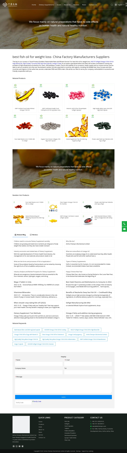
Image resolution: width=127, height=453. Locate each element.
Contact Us (93, 5)
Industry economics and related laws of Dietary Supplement (33, 251)
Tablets (67, 428)
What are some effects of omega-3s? (78, 251)
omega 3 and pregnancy (75, 334)
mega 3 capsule (18, 344)
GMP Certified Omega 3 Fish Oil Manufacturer (93, 339)
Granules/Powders (70, 433)
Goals (59, 5)
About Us (67, 5)
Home (34, 5)
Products (41, 424)
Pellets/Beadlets (70, 431)
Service (41, 435)
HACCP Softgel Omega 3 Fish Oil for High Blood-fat (85, 330)
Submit (63, 397)
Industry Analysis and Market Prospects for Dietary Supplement (34, 272)
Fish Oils (67, 421)
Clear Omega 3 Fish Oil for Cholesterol (53, 334)
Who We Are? (70, 241)
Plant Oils (67, 440)
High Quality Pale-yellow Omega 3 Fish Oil (26, 339)
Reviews (76, 5)
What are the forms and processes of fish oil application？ (32, 261)
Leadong (90, 451)
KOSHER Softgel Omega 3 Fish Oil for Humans (41, 344)
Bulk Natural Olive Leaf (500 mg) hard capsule (27, 330)
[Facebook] (14, 446)
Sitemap (78, 451)
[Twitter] (16, 446)
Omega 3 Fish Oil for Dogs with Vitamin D (26, 334)
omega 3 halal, (57, 63)
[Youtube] (19, 446)
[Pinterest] (22, 446)
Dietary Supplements (46, 5)
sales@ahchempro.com (99, 426)
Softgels (67, 424)
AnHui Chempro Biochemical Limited (96, 334)
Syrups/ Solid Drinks (70, 438)
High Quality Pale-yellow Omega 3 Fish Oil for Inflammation (59, 339)
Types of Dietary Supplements (76, 261)
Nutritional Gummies (71, 435)
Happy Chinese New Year (74, 272)
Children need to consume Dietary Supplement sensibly (32, 241)
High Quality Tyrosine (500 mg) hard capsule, (37, 63)
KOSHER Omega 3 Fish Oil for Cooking (55, 330)
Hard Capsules (69, 426)
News (84, 5)
